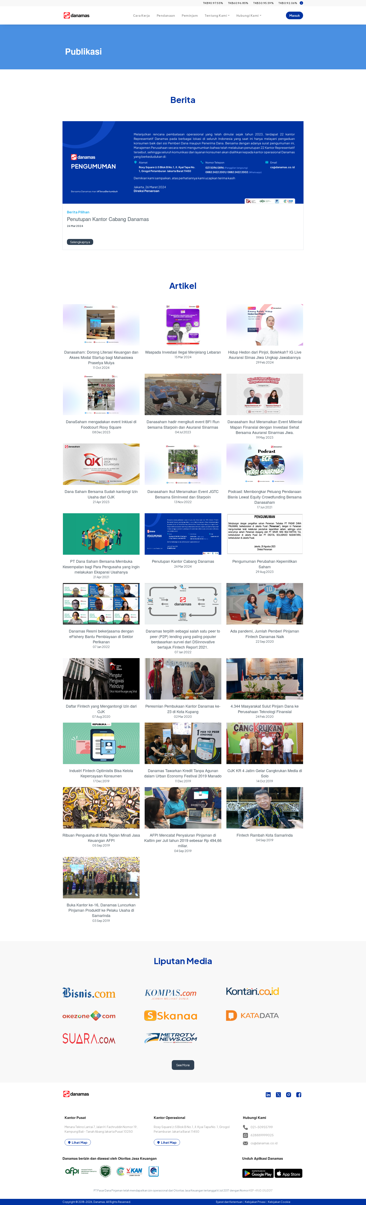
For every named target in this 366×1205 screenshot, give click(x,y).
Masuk (294, 15)
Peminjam (190, 15)
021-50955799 (262, 1127)
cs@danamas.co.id (264, 1143)
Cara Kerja (141, 15)
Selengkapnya (80, 242)
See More (183, 1065)
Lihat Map (79, 1142)
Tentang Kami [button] (216, 15)
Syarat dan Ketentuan (229, 1202)
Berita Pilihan (78, 212)
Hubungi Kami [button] (247, 15)
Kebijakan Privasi (255, 1202)
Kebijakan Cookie (279, 1202)
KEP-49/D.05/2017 (261, 1190)
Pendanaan (166, 15)
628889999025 (262, 1135)
